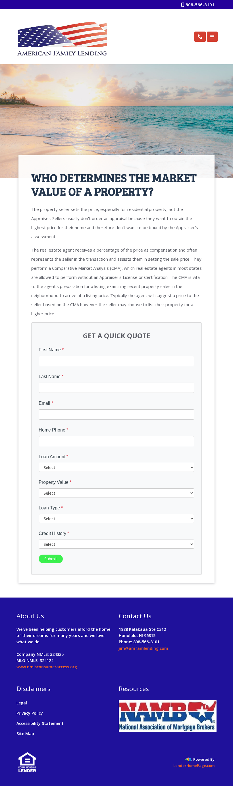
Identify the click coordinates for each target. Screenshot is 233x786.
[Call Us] (200, 37)
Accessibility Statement (40, 723)
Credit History (54, 533)
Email (46, 403)
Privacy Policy (29, 713)
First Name (51, 349)
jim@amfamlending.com (143, 648)
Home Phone (53, 430)
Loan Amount (53, 456)
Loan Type (51, 507)
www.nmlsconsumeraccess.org (46, 666)
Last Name (51, 376)
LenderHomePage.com (194, 765)
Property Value (55, 482)
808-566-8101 (199, 4)
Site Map (25, 733)
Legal (21, 703)
